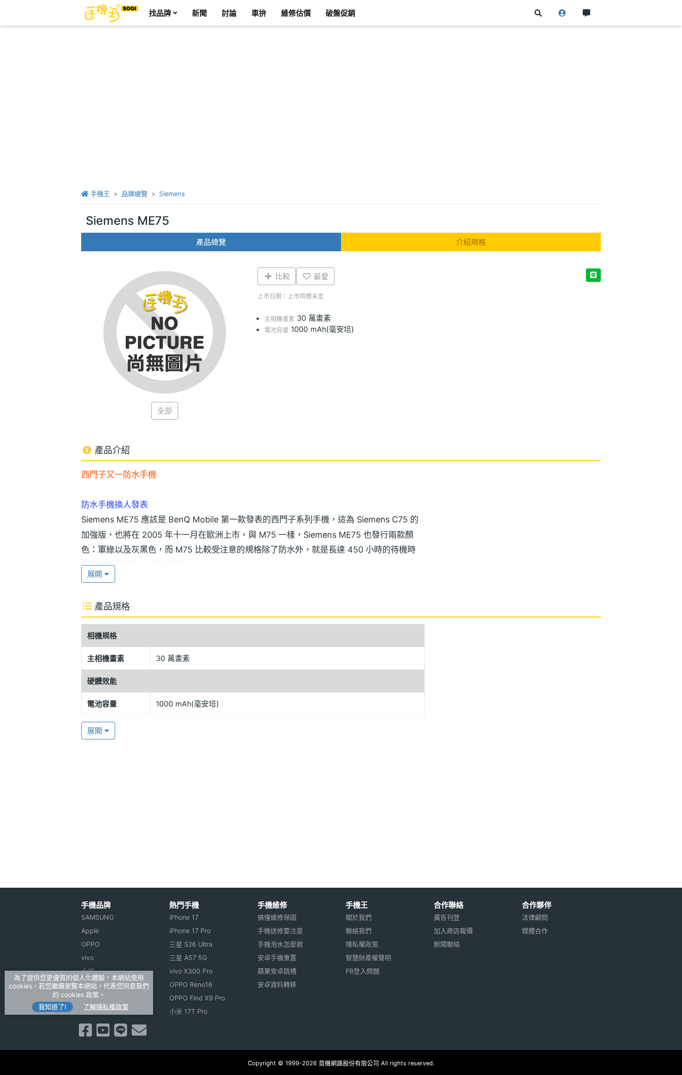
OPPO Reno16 (190, 984)
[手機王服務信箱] (139, 1032)
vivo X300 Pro (190, 971)
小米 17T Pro (188, 1011)
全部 (164, 410)
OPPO (90, 944)
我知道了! (52, 1007)
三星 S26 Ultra (190, 944)
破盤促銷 (340, 13)
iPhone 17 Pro (190, 931)
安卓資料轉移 (276, 984)
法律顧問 (535, 917)
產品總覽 (211, 242)
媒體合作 (535, 931)
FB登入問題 (363, 971)
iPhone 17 (184, 917)
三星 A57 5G (188, 957)
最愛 (319, 276)
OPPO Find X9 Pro (197, 998)
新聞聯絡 (447, 944)
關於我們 (359, 917)
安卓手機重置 (276, 957)
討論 (229, 13)
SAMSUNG (97, 917)
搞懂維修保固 (276, 917)
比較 (281, 276)
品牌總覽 (135, 193)
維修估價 (296, 13)
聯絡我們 (359, 931)
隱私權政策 (362, 944)
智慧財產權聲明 (368, 957)
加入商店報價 (453, 931)
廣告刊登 (447, 917)
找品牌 (160, 13)
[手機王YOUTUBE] (103, 1032)
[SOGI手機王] (111, 13)
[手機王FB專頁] (85, 1032)
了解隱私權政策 (106, 1007)
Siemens (172, 193)
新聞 (199, 13)
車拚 (258, 13)
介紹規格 (471, 242)
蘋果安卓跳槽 (276, 971)
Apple (90, 931)
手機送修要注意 (280, 931)
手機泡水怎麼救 (280, 944)
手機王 (99, 193)
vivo (87, 957)
